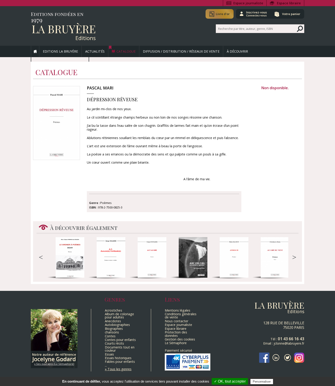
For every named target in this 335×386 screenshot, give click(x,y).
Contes (110, 336)
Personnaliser (262, 381)
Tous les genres (119, 369)
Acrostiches (113, 310)
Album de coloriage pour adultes (119, 315)
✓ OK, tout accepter (230, 381)
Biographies (114, 328)
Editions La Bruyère (60, 51)
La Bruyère (64, 28)
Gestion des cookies (180, 339)
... (106, 365)
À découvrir (237, 51)
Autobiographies (117, 325)
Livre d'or (223, 14)
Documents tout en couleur (119, 349)
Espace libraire (289, 3)
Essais (109, 354)
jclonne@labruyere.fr (289, 343)
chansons (112, 332)
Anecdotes (113, 321)
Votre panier (291, 14)
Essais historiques (118, 358)
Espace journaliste (248, 3)
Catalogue (126, 51)
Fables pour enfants (120, 361)
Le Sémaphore (176, 343)
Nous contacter (176, 321)
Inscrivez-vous (256, 13)
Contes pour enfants (120, 340)
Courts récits (114, 343)
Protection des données (176, 334)
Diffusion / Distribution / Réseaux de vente (181, 51)
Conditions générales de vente (180, 315)
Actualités (95, 51)
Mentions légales (177, 310)
